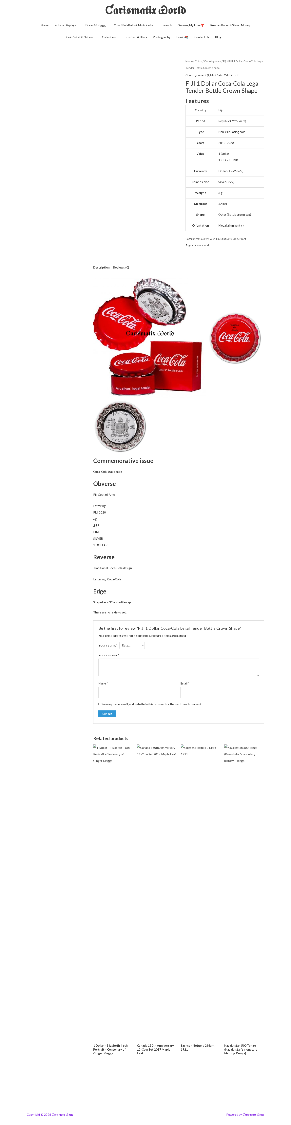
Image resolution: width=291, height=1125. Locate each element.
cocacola (197, 245)
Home (44, 25)
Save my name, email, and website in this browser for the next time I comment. (152, 704)
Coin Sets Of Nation (79, 37)
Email (184, 683)
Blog (218, 37)
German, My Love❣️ (191, 25)
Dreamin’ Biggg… (96, 25)
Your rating (108, 645)
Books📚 (182, 37)
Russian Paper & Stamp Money (230, 25)
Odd (226, 75)
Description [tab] (101, 267)
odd (206, 245)
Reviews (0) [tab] (121, 267)
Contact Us (201, 37)
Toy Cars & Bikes (136, 37)
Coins (198, 61)
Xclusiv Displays (65, 25)
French (167, 25)
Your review (108, 655)
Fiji (224, 61)
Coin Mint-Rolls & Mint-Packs (133, 25)
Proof (235, 75)
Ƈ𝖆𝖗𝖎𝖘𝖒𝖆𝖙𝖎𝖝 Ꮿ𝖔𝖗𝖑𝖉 (145, 9)
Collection (109, 37)
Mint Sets (216, 75)
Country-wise (212, 61)
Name (103, 683)
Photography (161, 37)
